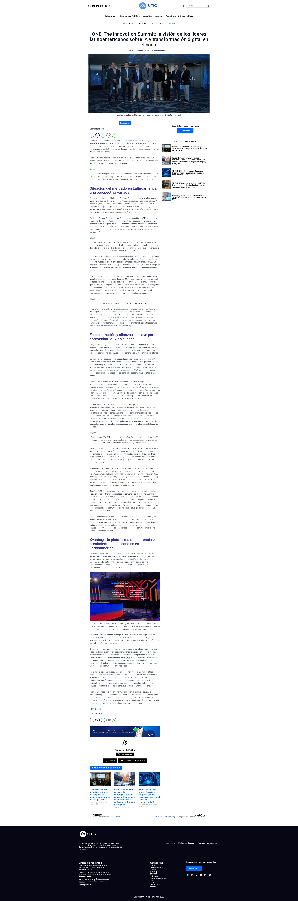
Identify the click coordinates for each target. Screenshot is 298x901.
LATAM (172, 24)
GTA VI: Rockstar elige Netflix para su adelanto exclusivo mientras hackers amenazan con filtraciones (94, 881)
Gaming (152, 865)
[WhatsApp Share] (114, 135)
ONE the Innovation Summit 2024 (132, 761)
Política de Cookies (186, 843)
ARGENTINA (128, 24)
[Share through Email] (108, 135)
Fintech (152, 882)
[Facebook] (89, 6)
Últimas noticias (185, 16)
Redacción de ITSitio (125, 750)
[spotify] (110, 6)
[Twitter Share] (97, 135)
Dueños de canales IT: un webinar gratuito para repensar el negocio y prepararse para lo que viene (100, 794)
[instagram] (106, 6)
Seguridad (147, 16)
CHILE (152, 24)
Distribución (124, 123)
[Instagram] (97, 6)
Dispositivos (154, 875)
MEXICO (162, 24)
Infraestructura (155, 884)
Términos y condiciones (207, 843)
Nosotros (159, 16)
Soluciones (153, 886)
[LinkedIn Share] (103, 135)
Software (153, 869)
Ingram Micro (110, 761)
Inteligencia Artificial (130, 16)
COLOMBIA (141, 24)
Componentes (154, 871)
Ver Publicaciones (124, 754)
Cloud (152, 880)
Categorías (110, 16)
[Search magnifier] (208, 5)
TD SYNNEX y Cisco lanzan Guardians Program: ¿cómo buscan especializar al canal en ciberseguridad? (149, 795)
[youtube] (101, 6)
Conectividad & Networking (158, 878)
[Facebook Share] (92, 135)
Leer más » (170, 843)
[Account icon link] (182, 6)
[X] (93, 6)
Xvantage (93, 553)
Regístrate (171, 16)
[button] (185, 130)
